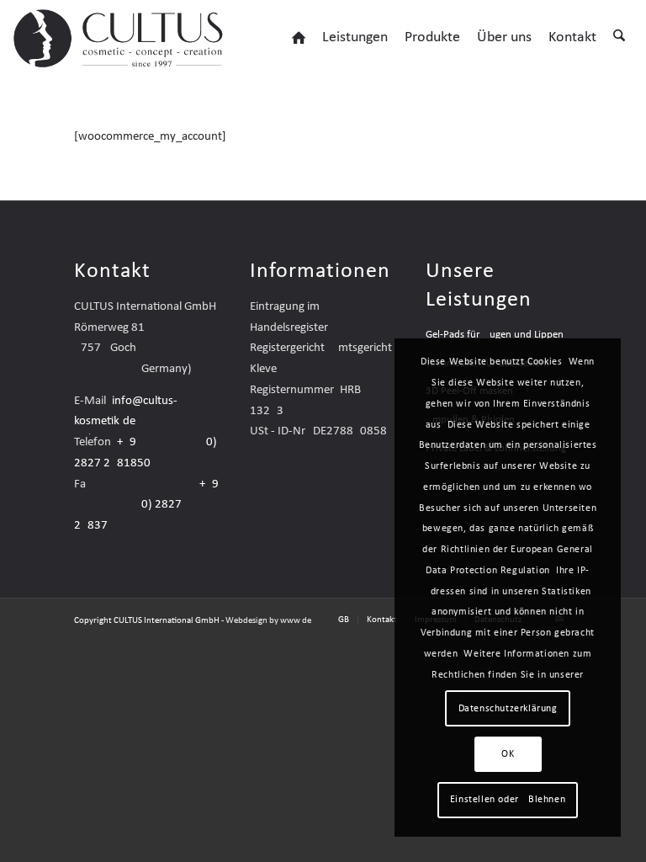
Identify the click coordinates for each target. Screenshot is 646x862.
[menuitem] (298, 38)
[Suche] (619, 38)
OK (507, 754)
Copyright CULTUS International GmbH (147, 620)
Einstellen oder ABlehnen (507, 800)
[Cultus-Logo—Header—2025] (120, 38)
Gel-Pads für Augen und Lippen (495, 334)
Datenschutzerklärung (508, 709)
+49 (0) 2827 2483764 (146, 505)
